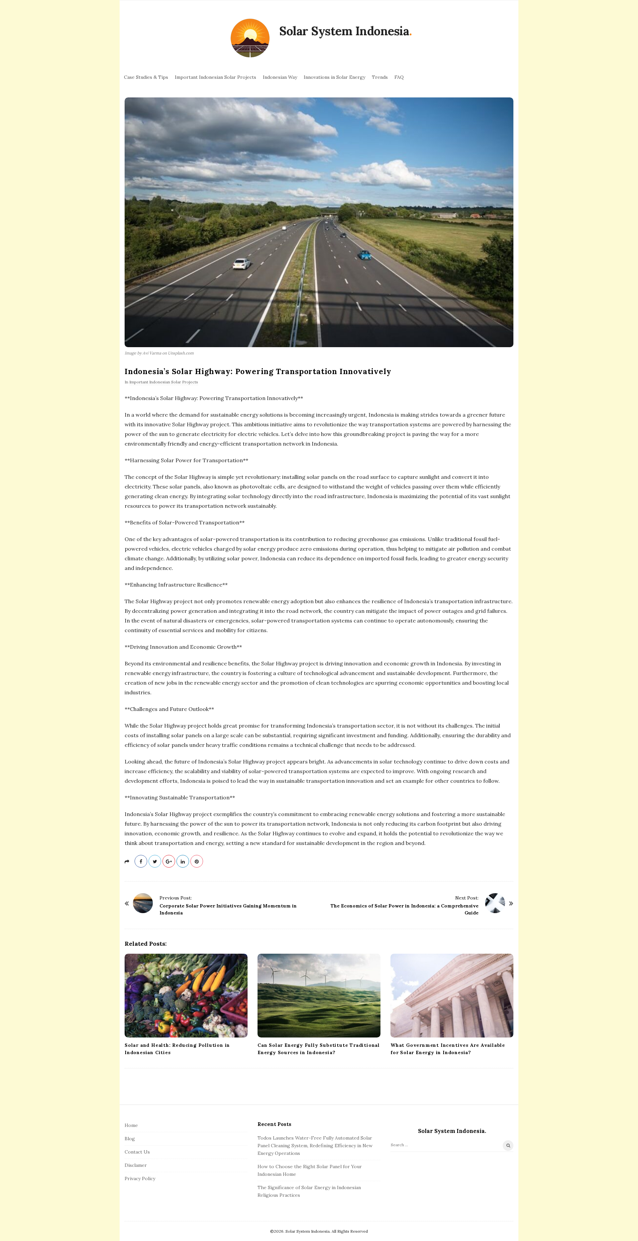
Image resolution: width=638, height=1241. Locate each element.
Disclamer (136, 1165)
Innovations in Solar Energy (334, 77)
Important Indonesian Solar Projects (215, 77)
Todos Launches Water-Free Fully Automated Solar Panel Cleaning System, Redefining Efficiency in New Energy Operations (315, 1145)
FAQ (399, 77)
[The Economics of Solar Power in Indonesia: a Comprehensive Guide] (495, 903)
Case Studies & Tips (146, 77)
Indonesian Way (280, 77)
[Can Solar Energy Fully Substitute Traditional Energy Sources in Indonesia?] (319, 995)
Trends (380, 77)
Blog (130, 1139)
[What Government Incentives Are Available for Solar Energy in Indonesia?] (451, 995)
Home (131, 1125)
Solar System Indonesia (344, 31)
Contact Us (137, 1152)
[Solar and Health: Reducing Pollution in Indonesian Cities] (186, 995)
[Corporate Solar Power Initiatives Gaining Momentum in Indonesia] (143, 903)
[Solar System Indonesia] (250, 38)
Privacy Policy (140, 1178)
